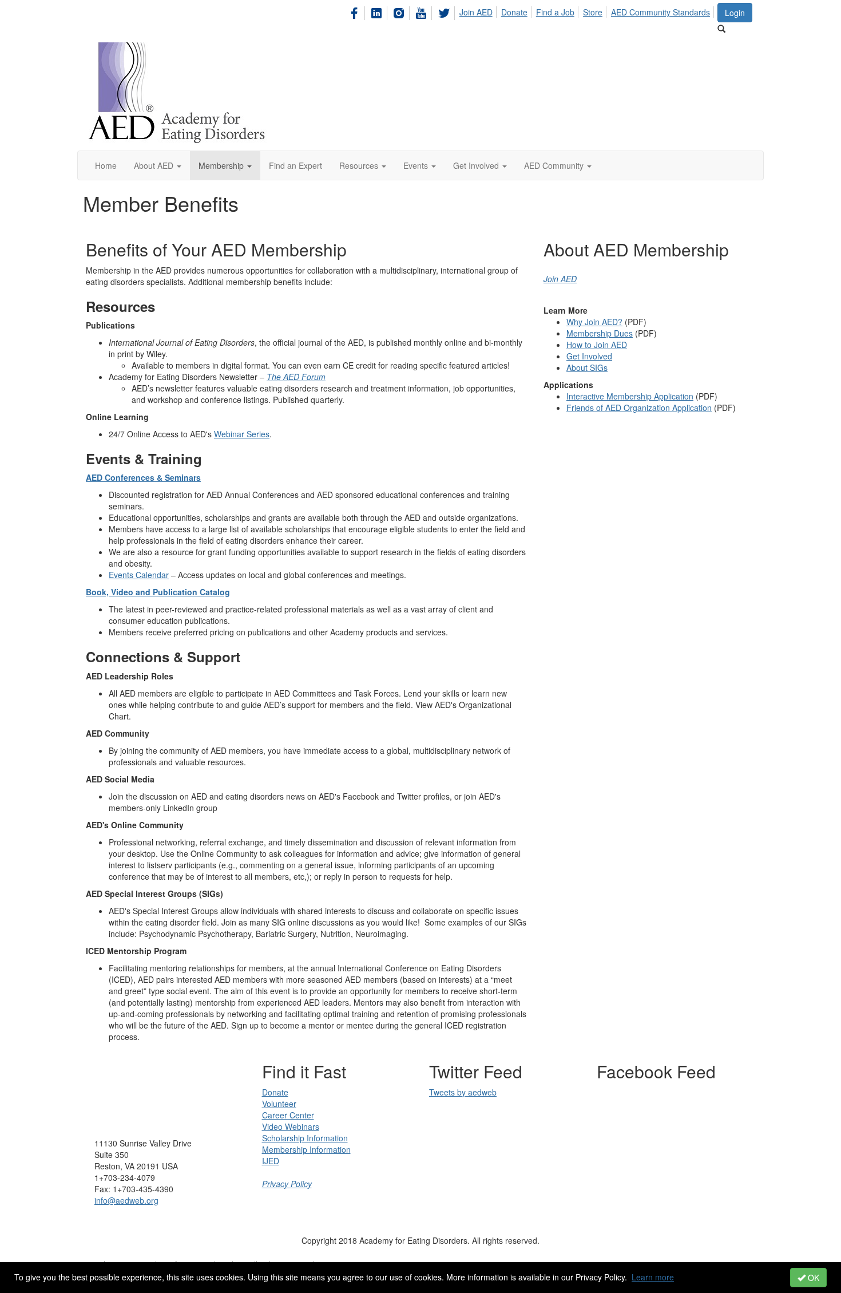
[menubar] (531, 11)
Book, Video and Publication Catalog (158, 592)
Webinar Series (241, 434)
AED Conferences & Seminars (143, 477)
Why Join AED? (594, 321)
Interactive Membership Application (629, 396)
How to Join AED (596, 344)
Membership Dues (599, 333)
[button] (157, 165)
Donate (514, 12)
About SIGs (587, 367)
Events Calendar (139, 574)
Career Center (288, 1115)
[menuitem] (357, 11)
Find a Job (555, 12)
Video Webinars (290, 1126)
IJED (270, 1161)
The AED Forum (296, 376)
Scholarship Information (305, 1138)
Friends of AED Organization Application (639, 407)
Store (592, 12)
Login (735, 12)
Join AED (476, 12)
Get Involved (589, 356)
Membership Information (306, 1149)
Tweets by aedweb (463, 1092)
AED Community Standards (660, 12)
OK (812, 1277)
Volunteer (279, 1103)
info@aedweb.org (126, 1200)
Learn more (653, 1277)
